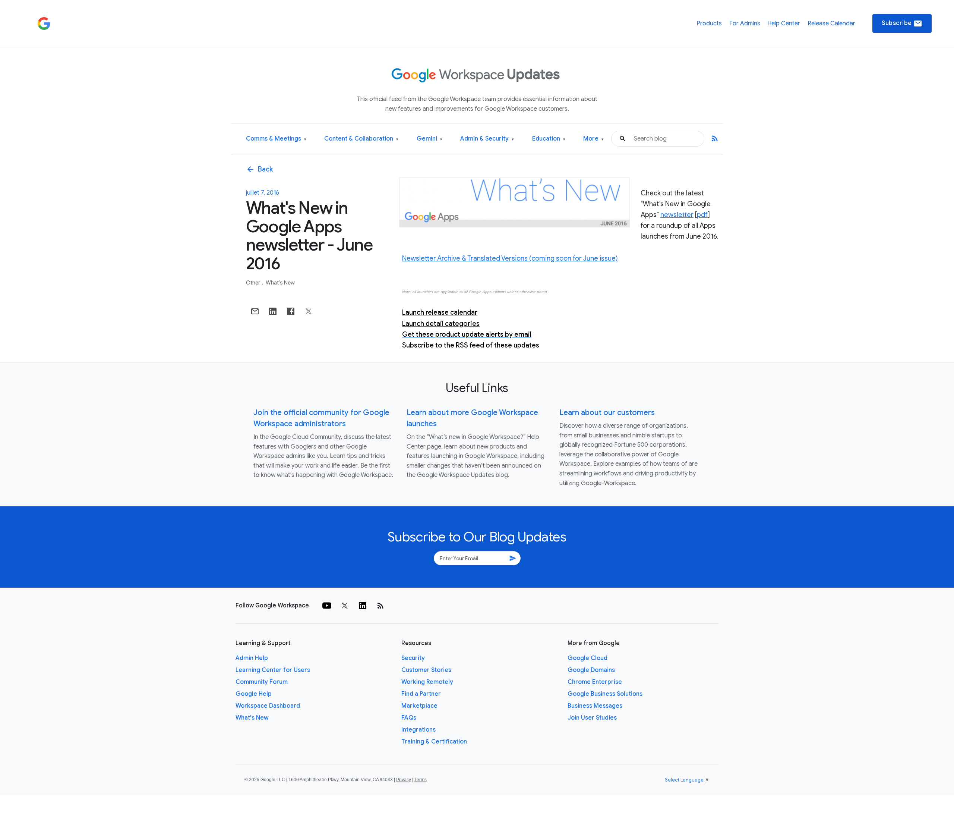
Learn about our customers (607, 412)
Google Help (254, 694)
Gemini (429, 138)
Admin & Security (487, 138)
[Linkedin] (363, 605)
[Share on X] (309, 311)
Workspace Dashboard (268, 706)
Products (709, 23)
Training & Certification (434, 741)
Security (413, 658)
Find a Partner (421, 694)
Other (253, 282)
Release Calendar (831, 23)
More (593, 138)
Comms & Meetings (276, 138)
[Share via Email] (255, 311)
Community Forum (262, 682)
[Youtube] (327, 605)
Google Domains (591, 670)
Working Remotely (427, 682)
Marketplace (419, 706)
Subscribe (902, 23)
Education (548, 138)
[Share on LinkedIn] (273, 311)
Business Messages (595, 706)
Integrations (418, 729)
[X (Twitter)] (345, 605)
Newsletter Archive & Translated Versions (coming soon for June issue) (510, 258)
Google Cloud (587, 658)
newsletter (677, 215)
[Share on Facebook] (291, 311)
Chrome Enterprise (595, 682)
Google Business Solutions (605, 694)
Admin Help (252, 658)
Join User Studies (592, 718)
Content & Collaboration (361, 138)
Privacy (403, 779)
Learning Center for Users (273, 670)
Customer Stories (426, 670)
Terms (420, 779)
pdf (702, 215)
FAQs (408, 718)
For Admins (744, 23)
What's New (280, 282)
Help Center (783, 23)
